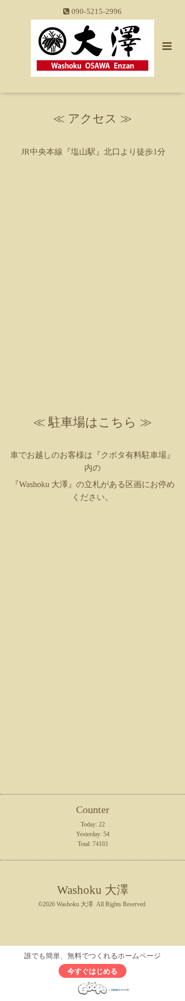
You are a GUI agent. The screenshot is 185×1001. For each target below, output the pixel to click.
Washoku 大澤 (92, 890)
